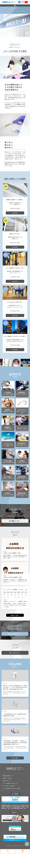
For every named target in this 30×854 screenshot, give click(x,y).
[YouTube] (26, 2)
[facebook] (19, 2)
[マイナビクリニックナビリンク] (15, 838)
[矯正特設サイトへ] (15, 818)
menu (15, 5)
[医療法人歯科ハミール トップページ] (9, 2)
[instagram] (23, 2)
